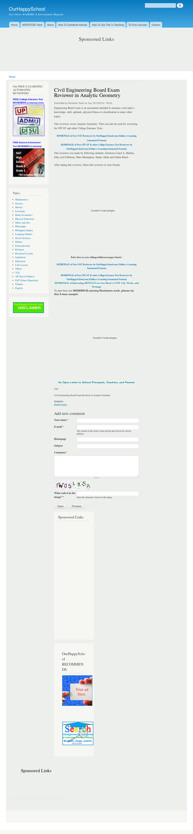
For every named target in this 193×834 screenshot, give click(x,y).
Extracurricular (22, 245)
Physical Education (24, 218)
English (19, 288)
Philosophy (20, 226)
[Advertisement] (96, 52)
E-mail (59, 427)
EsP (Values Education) (26, 280)
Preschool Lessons (24, 253)
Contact (156, 25)
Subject (58, 446)
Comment (60, 452)
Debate (18, 241)
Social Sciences (23, 238)
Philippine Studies (24, 230)
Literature (20, 211)
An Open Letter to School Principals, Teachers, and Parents (96, 382)
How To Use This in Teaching (108, 25)
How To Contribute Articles (72, 25)
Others (18, 268)
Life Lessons (21, 265)
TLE (17, 272)
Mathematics (21, 199)
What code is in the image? (64, 495)
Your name (61, 420)
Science (19, 203)
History (18, 207)
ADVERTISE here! (32, 25)
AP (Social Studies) (24, 276)
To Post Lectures (137, 25)
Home (14, 25)
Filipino (19, 284)
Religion (19, 249)
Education (20, 261)
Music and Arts (22, 222)
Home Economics (23, 215)
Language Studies (23, 234)
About (50, 25)
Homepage (60, 439)
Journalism (20, 257)
